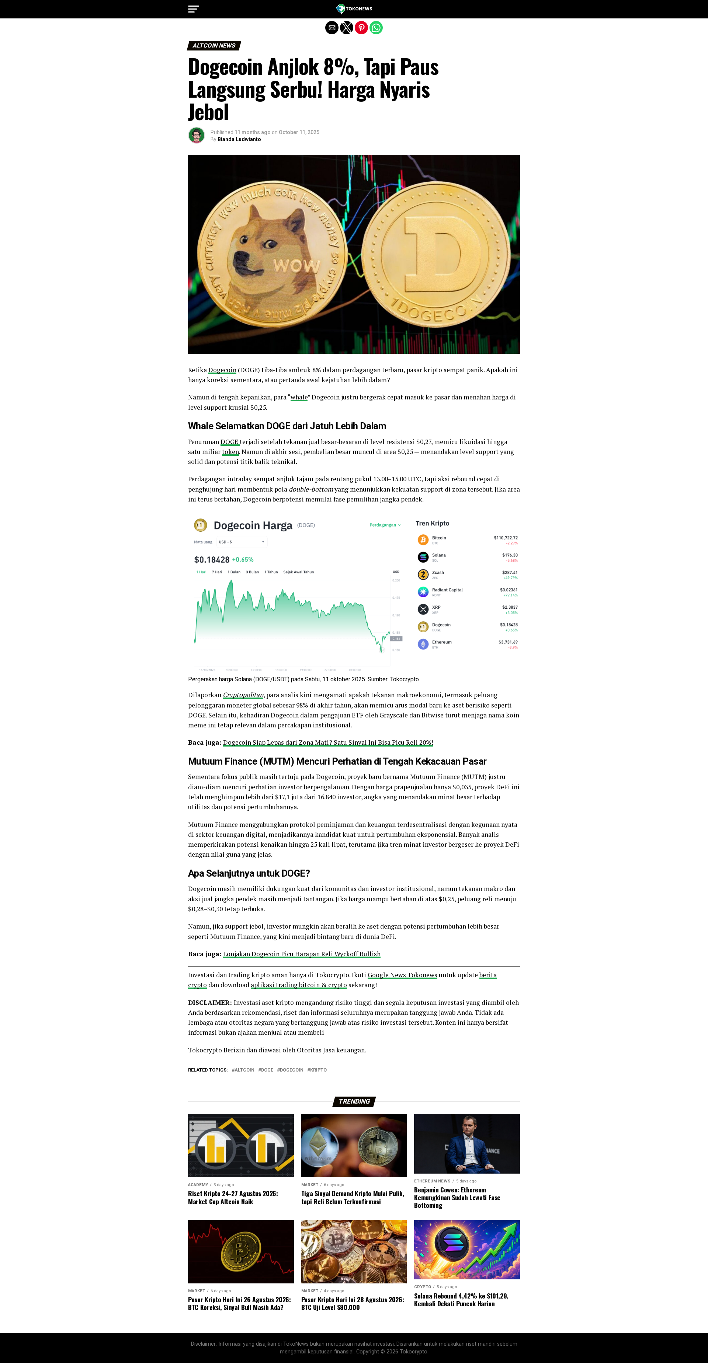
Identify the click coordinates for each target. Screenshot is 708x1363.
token (230, 451)
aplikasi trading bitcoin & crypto (299, 985)
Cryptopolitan (243, 695)
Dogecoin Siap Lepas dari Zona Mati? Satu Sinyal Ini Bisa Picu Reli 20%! (328, 742)
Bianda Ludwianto (239, 139)
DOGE (230, 441)
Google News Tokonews (402, 975)
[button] (193, 9)
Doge (267, 1070)
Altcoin (244, 1070)
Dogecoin (222, 370)
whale (299, 397)
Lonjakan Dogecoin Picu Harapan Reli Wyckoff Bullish (302, 954)
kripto (318, 1070)
